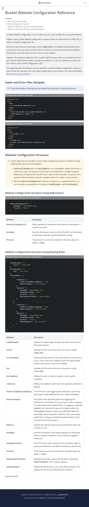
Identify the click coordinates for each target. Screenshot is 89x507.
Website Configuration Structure (17, 24)
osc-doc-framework (56, 498)
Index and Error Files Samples (16, 21)
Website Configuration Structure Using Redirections (25, 27)
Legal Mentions (63, 495)
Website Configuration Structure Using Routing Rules (26, 29)
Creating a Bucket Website (20, 74)
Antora (41, 498)
